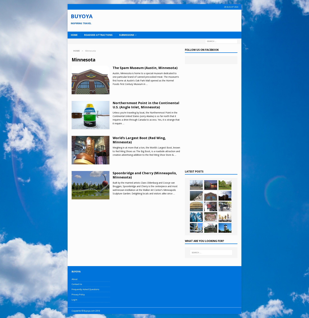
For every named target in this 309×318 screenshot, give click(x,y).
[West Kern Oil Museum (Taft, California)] (196, 185)
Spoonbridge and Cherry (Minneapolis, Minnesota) (145, 175)
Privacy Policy (78, 294)
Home (74, 34)
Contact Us (77, 284)
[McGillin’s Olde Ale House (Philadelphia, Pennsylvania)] (210, 206)
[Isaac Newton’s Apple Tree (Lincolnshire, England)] (225, 185)
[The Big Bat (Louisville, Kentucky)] (225, 196)
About (74, 279)
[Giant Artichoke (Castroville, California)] (210, 185)
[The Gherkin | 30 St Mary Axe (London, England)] (196, 217)
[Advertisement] (175, 20)
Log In (74, 299)
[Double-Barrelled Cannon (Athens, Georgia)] (225, 206)
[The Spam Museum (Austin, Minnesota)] (210, 196)
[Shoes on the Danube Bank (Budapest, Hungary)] (196, 196)
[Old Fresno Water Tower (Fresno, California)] (225, 228)
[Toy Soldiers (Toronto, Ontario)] (196, 228)
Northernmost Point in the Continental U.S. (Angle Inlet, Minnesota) (146, 105)
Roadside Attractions (98, 34)
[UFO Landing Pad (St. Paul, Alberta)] (210, 228)
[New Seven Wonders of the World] (196, 206)
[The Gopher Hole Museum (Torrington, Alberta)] (210, 217)
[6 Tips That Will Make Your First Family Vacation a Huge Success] (225, 217)
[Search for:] (221, 41)
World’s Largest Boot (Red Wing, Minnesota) (139, 140)
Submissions (126, 34)
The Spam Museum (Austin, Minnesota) (145, 68)
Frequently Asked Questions (85, 289)
